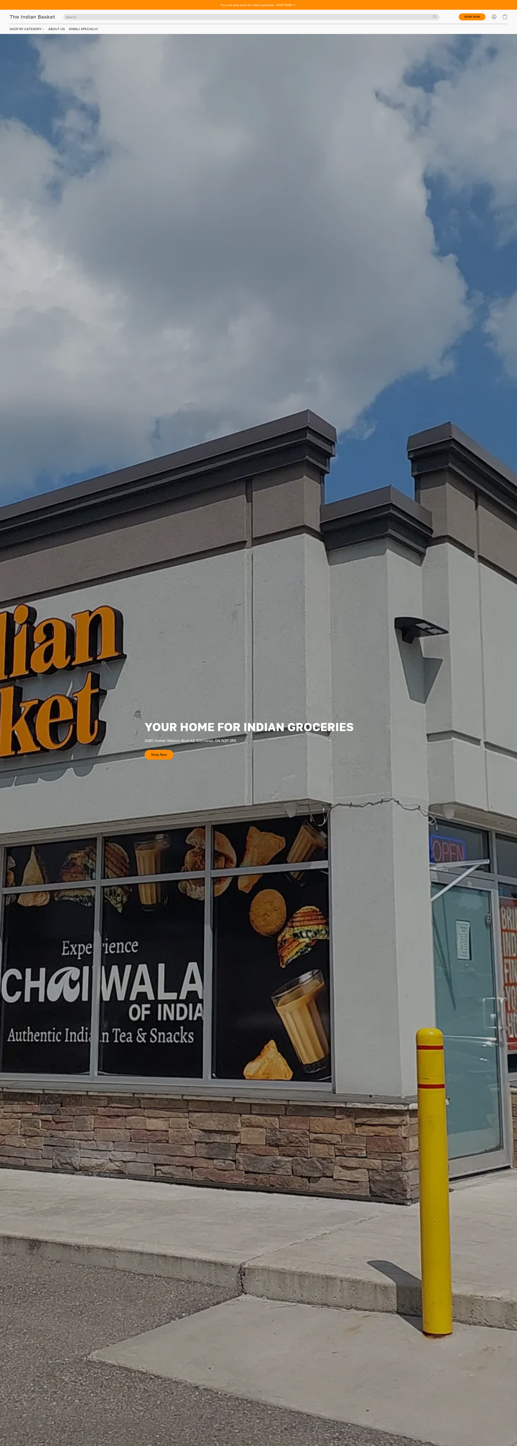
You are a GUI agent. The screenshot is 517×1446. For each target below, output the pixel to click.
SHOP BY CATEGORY (26, 29)
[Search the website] (435, 16)
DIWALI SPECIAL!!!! (83, 29)
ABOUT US (56, 29)
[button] (32, 17)
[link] (286, 5)
